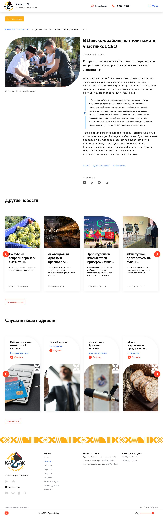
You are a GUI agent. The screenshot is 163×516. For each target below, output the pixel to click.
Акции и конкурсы (51, 481)
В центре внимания (58, 353)
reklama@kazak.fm (129, 460)
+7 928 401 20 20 (123, 6)
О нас (46, 457)
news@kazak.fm (111, 464)
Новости (47, 461)
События (48, 465)
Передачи (48, 469)
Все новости (17, 19)
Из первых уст (17, 346)
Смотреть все (13, 421)
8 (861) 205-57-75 (129, 457)
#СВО (86, 165)
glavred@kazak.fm (107, 460)
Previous (6, 254)
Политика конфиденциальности (17, 507)
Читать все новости (15, 302)
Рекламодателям (51, 486)
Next (157, 254)
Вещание (48, 477)
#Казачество (119, 165)
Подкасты (48, 473)
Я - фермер (94, 353)
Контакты (48, 490)
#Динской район (101, 165)
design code (154, 507)
